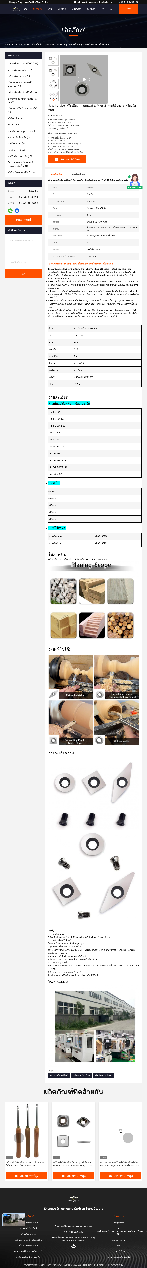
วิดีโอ (50, 9)
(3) (17, 150)
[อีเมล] (17, 211)
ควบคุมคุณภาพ (118, 1240)
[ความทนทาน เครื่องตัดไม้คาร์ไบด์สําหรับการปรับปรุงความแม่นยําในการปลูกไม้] (73, 1131)
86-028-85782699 (129, 2)
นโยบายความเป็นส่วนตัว (119, 1257)
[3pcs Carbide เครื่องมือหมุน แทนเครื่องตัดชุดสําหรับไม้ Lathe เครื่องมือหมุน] (84, 79)
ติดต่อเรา (91, 9)
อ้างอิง (128, 9)
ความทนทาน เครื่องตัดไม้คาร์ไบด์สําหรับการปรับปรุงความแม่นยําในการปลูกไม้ (72, 1164)
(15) (19, 76)
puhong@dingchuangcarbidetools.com (95, 2)
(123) (23, 63)
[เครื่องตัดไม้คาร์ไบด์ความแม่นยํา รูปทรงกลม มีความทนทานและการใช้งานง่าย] (120, 1131)
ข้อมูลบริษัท (119, 1223)
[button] (53, 100)
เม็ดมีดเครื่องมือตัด (103, 1075)
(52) (22, 100)
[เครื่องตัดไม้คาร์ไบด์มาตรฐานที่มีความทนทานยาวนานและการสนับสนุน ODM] (26, 1131)
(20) (20, 84)
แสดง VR (62, 9)
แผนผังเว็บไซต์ (118, 1251)
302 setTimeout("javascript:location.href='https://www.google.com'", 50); (119, 1231)
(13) (20, 156)
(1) (19, 137)
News (118, 1246)
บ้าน (25, 9)
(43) (22, 92)
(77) (20, 70)
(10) (20, 164)
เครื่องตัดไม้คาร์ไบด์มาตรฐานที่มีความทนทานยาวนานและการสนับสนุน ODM (25, 1164)
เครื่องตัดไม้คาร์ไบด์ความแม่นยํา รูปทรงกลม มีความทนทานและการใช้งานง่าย (120, 1164)
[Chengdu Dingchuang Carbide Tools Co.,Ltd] (15, 8)
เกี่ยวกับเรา (76, 9)
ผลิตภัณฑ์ (37, 9)
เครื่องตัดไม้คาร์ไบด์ (32, 44)
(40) (21, 131)
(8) (22, 110)
